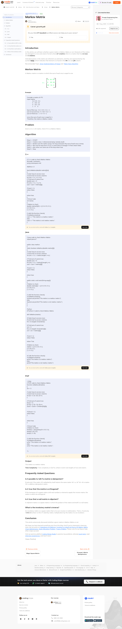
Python (41, 565)
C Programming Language (53, 565)
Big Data (59, 567)
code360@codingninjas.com (62, 621)
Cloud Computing (85, 565)
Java (36, 565)
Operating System (68, 567)
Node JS (95, 565)
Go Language (79, 567)
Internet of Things (91, 569)
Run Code (85, 227)
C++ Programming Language (70, 565)
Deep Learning (50, 567)
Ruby (92, 567)
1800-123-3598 (58, 618)
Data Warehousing (79, 569)
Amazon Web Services (40, 569)
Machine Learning (39, 567)
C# (87, 567)
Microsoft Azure (53, 569)
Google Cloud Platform (66, 569)
